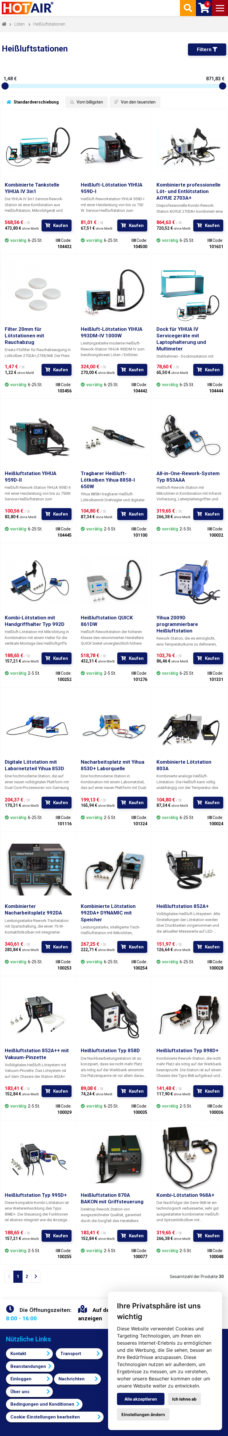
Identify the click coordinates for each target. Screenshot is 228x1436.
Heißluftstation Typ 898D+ (187, 1050)
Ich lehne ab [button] (184, 1398)
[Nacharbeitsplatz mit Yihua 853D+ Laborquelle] (114, 725)
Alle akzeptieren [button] (140, 1398)
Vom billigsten (89, 102)
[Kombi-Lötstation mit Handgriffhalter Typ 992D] (38, 580)
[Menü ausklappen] (220, 8)
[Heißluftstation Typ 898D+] (189, 1014)
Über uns (19, 1391)
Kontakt (18, 1353)
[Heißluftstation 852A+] (189, 869)
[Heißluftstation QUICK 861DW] (114, 580)
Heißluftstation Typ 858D (110, 1050)
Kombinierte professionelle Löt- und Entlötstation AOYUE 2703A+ (188, 191)
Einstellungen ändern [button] (143, 1414)
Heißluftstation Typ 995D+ (36, 1195)
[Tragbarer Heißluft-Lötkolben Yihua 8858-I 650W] (114, 436)
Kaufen (60, 225)
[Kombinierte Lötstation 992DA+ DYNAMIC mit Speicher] (114, 869)
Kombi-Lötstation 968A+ (185, 1195)
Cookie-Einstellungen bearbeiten (45, 1417)
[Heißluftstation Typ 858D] (114, 1014)
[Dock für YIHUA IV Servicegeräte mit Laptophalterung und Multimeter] (189, 292)
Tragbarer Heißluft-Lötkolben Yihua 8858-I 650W (108, 479)
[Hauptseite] (28, 8)
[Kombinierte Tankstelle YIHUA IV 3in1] (38, 148)
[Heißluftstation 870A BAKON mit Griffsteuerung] (114, 1158)
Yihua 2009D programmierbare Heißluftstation (177, 624)
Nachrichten (71, 1379)
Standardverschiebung (36, 102)
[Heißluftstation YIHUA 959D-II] (38, 436)
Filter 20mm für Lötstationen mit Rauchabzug (24, 335)
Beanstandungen (28, 1366)
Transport (70, 1353)
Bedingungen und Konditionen (42, 1404)
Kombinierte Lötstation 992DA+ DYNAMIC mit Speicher (108, 912)
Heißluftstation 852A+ (182, 906)
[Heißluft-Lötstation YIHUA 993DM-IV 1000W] (114, 292)
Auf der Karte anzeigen (102, 1314)
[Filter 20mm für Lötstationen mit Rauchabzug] (38, 292)
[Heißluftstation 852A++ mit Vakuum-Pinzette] (38, 1014)
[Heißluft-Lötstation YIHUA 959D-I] (114, 148)
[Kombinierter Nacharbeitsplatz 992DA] (38, 869)
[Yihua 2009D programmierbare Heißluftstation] (189, 580)
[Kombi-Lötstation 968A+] (189, 1158)
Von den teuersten (138, 102)
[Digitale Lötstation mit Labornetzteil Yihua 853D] (38, 725)
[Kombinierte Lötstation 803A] (189, 725)
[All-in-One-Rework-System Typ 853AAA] (189, 436)
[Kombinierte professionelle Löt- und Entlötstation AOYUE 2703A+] (189, 148)
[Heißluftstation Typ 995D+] (38, 1158)
